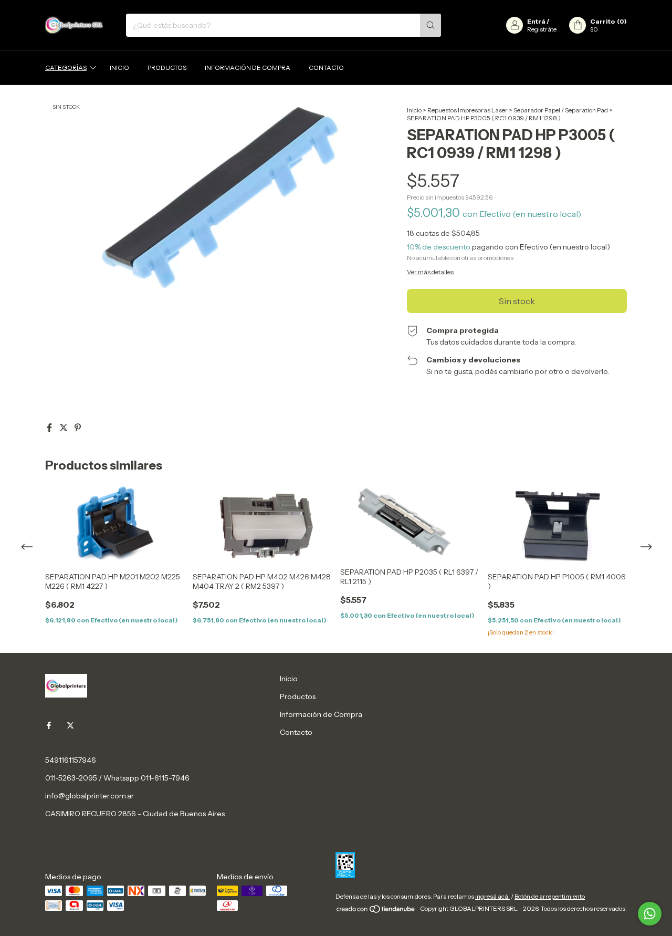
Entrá (536, 21)
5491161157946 (70, 760)
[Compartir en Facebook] (50, 427)
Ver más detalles (430, 272)
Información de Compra (247, 67)
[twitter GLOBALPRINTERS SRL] (70, 725)
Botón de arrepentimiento (549, 896)
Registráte (541, 29)
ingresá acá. (492, 896)
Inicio (119, 67)
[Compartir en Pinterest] (78, 427)
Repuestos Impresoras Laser (467, 110)
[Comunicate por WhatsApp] (650, 913)
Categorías (66, 67)
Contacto (326, 67)
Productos (167, 67)
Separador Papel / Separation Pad (560, 110)
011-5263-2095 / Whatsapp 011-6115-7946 (117, 778)
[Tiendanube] (376, 911)
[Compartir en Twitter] (64, 427)
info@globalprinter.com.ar (89, 795)
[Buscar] (430, 25)
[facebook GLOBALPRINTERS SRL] (48, 725)
